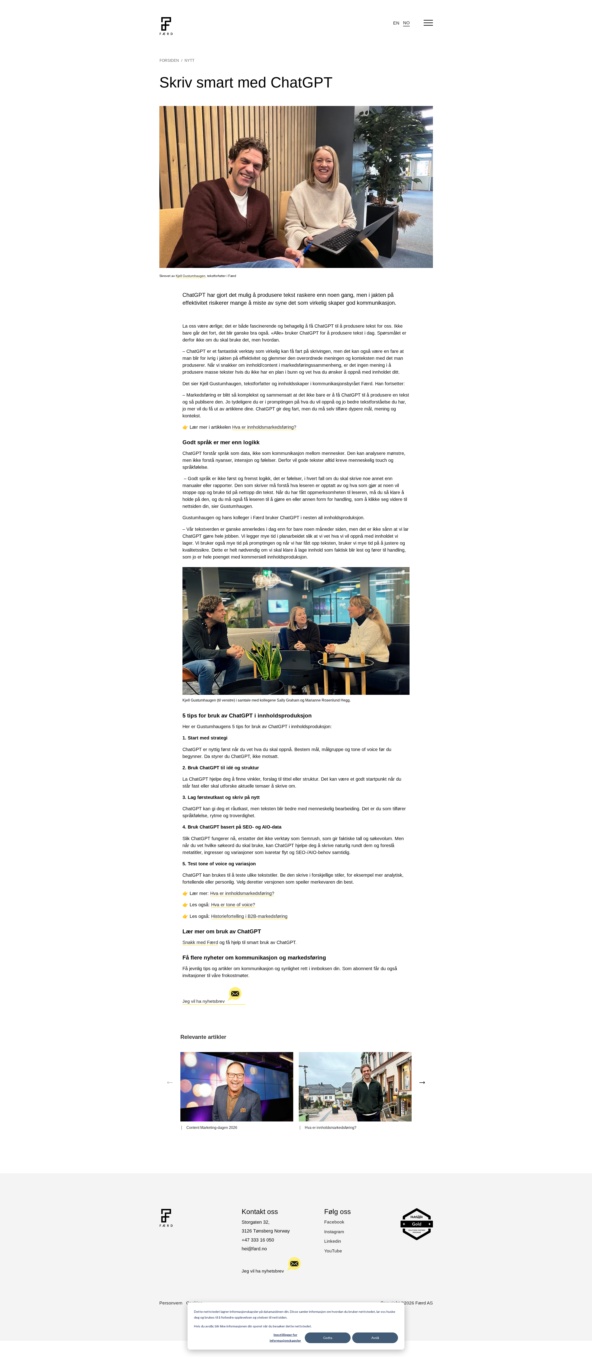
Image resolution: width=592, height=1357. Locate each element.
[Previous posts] (169, 1082)
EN (396, 23)
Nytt (189, 60)
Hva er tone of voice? (233, 904)
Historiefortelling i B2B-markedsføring (249, 916)
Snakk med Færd (200, 942)
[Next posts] (422, 1082)
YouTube (333, 1250)
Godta (327, 1338)
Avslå (375, 1338)
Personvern (170, 1303)
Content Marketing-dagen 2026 (211, 1128)
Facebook (334, 1222)
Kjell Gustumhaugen (190, 276)
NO (406, 22)
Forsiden (169, 60)
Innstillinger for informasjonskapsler (285, 1337)
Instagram (334, 1231)
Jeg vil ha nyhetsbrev (203, 1001)
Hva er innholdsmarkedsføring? (264, 427)
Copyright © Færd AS (406, 1303)
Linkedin (332, 1241)
